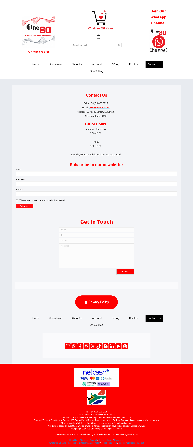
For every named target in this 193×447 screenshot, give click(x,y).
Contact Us (154, 64)
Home (35, 64)
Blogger (122, 442)
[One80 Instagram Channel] (86, 346)
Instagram (83, 442)
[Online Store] (100, 20)
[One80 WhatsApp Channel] (74, 346)
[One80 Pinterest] (125, 346)
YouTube (113, 442)
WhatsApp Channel (57, 442)
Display (133, 64)
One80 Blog (96, 71)
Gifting (115, 64)
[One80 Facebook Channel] (80, 346)
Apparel (97, 64)
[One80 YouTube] (118, 346)
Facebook (72, 442)
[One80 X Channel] (93, 346)
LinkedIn (131, 442)
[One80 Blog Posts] (105, 346)
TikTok (104, 442)
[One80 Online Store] (68, 346)
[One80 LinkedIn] (112, 346)
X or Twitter (94, 442)
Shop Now (55, 64)
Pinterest (140, 442)
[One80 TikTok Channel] (99, 346)
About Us (76, 64)
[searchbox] (97, 45)
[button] (98, 36)
